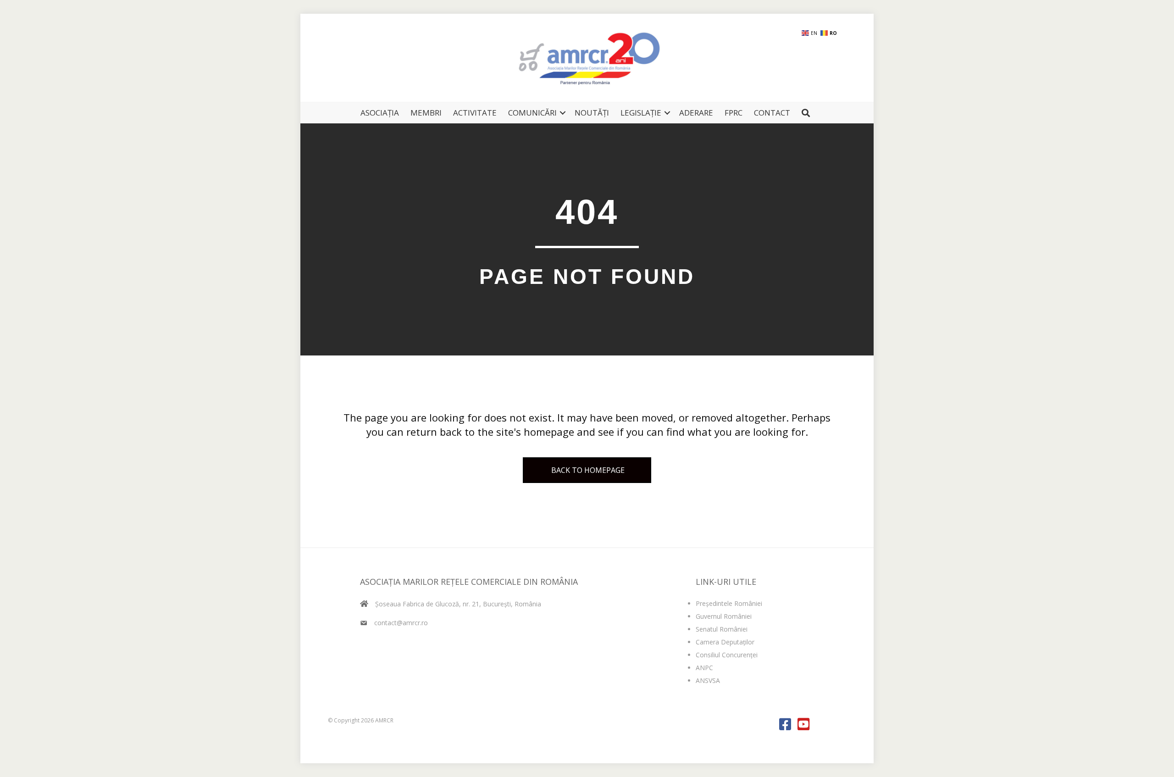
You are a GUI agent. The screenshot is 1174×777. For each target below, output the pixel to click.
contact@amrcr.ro (401, 622)
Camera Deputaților (725, 642)
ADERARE (696, 112)
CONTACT (772, 112)
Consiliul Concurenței (727, 654)
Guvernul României (724, 616)
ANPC (704, 667)
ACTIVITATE (475, 112)
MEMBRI (426, 112)
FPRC (733, 112)
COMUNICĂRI (532, 112)
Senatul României (722, 629)
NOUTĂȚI (592, 112)
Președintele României (729, 603)
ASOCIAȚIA (379, 112)
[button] (563, 112)
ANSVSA (708, 680)
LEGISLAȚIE (640, 112)
